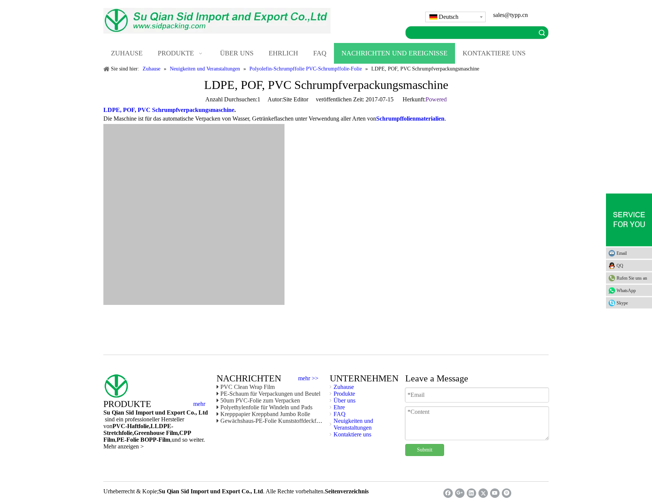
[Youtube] (495, 493)
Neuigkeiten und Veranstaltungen (353, 424)
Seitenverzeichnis (347, 491)
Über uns (344, 400)
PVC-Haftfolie (130, 426)
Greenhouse (149, 433)
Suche (541, 32)
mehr (199, 404)
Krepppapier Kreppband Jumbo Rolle (265, 414)
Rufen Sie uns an (632, 278)
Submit (424, 450)
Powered (436, 99)
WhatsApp (626, 290)
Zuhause (344, 387)
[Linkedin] (471, 493)
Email (622, 253)
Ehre (339, 407)
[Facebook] (448, 493)
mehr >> (308, 378)
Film (171, 433)
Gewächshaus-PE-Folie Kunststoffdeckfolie (272, 421)
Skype (622, 303)
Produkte (344, 393)
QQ (620, 265)
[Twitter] (483, 493)
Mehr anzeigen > (123, 446)
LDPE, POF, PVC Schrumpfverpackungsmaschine (168, 110)
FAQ (340, 414)
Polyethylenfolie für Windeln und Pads (266, 407)
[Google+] (459, 493)
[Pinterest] (506, 493)
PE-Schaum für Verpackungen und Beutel (270, 393)
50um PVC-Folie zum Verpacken (260, 400)
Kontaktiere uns (352, 434)
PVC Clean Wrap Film (247, 387)
